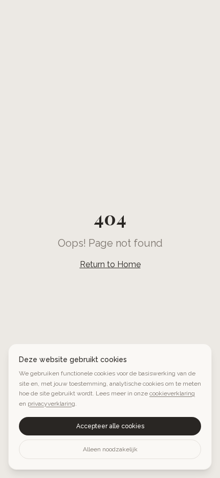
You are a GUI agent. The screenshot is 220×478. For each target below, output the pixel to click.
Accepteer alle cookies (110, 426)
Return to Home (110, 264)
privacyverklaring (51, 403)
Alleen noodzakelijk (110, 449)
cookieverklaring (172, 393)
